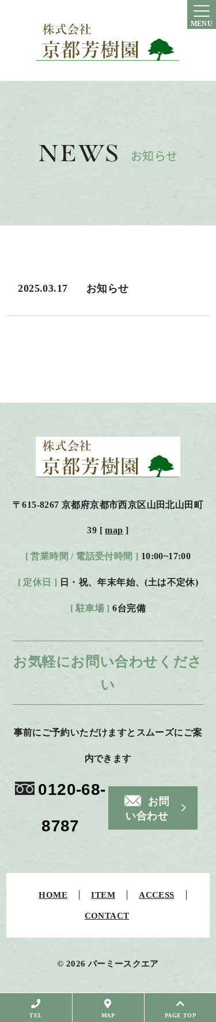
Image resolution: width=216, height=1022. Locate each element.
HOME (53, 895)
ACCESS (156, 895)
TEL (35, 1015)
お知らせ (107, 288)
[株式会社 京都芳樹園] (108, 40)
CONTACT (107, 916)
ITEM (103, 895)
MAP (108, 1015)
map (114, 530)
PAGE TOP (180, 1015)
